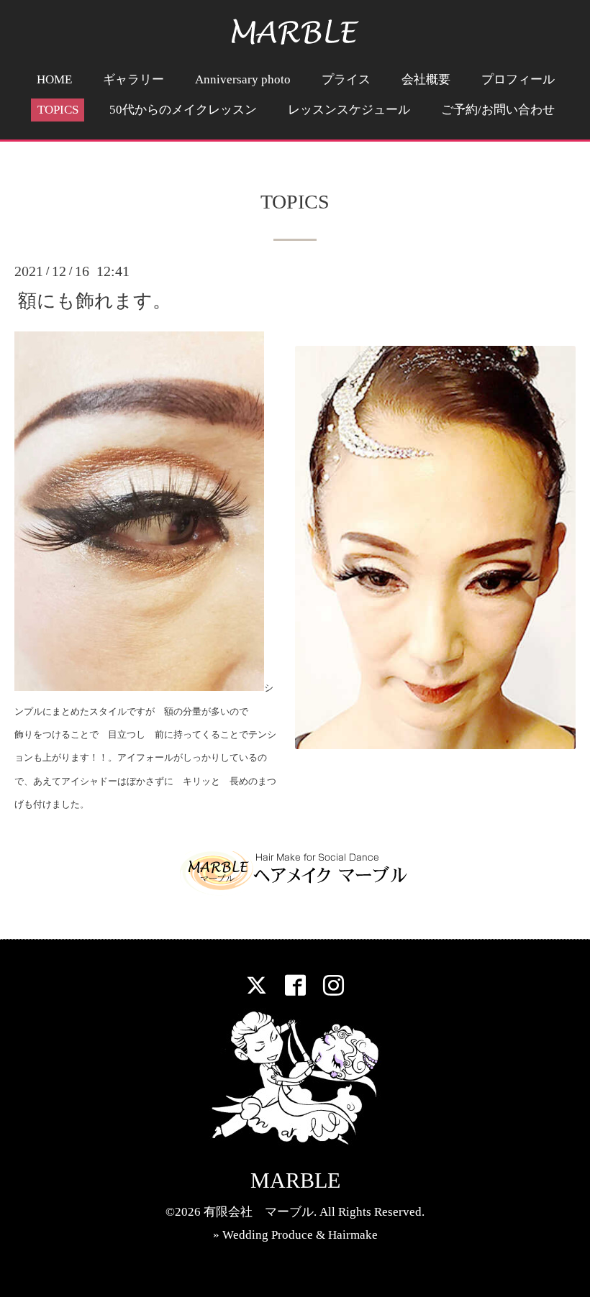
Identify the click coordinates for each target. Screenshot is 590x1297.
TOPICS (57, 109)
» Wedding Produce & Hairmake (295, 1235)
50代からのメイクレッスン (183, 109)
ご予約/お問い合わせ (498, 109)
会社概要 (425, 79)
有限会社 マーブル (259, 1212)
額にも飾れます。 (94, 300)
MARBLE (295, 1180)
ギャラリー (133, 79)
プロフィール (518, 79)
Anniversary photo (243, 79)
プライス (346, 79)
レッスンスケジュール (349, 109)
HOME (54, 79)
